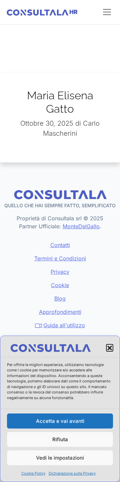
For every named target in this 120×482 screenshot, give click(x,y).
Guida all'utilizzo (64, 325)
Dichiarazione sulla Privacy (72, 473)
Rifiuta (60, 439)
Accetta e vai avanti (60, 421)
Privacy (60, 271)
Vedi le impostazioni (60, 458)
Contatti (60, 245)
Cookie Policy (33, 473)
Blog (60, 298)
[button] (109, 347)
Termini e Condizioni (60, 258)
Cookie (60, 285)
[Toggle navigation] (107, 12)
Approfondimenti (60, 312)
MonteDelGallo (81, 226)
